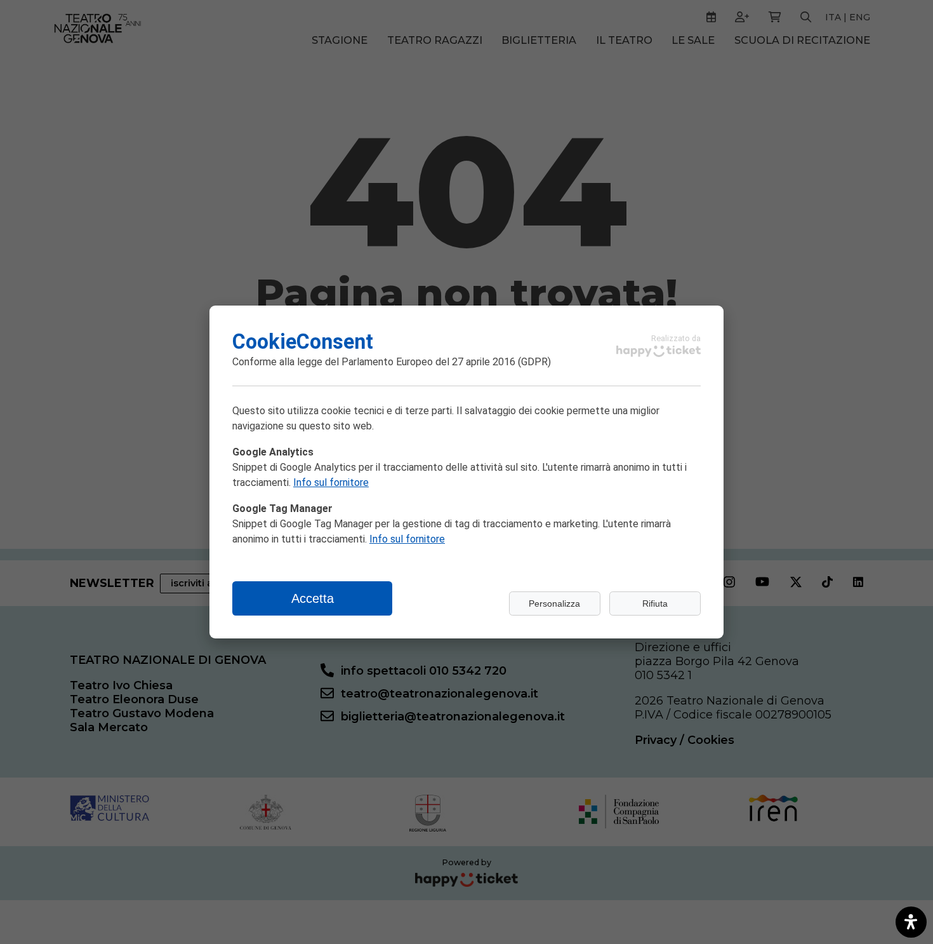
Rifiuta (655, 603)
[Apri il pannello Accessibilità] (911, 922)
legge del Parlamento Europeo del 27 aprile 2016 (406, 362)
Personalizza (554, 603)
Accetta (312, 598)
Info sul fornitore (331, 482)
